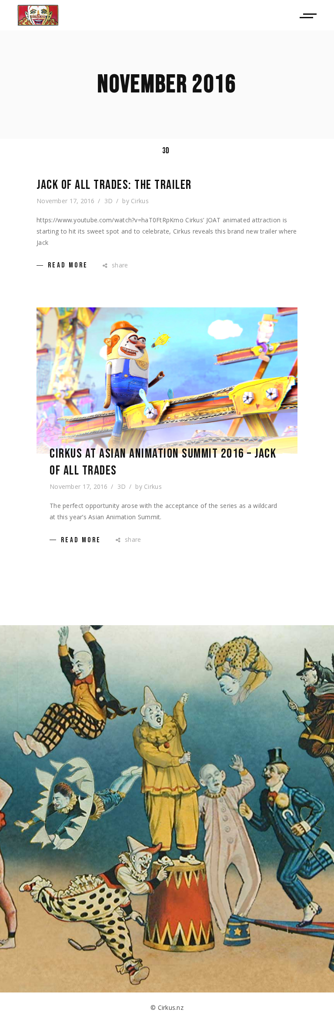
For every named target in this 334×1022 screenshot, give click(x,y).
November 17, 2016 (66, 201)
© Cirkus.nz (167, 1007)
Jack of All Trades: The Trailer (114, 185)
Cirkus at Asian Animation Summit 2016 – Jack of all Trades (163, 462)
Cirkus (140, 201)
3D (166, 151)
